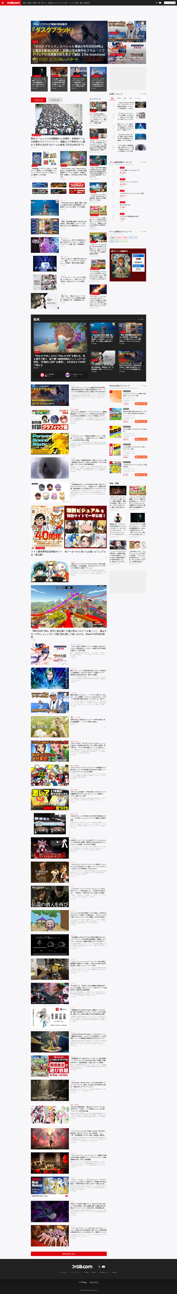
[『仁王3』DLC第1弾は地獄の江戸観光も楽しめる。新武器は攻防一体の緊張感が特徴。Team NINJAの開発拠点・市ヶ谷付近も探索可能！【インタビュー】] (98, 160)
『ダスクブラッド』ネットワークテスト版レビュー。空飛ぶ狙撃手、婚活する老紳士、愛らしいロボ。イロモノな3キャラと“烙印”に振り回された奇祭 (118, 502)
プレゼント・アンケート (117, 54)
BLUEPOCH (73, 724)
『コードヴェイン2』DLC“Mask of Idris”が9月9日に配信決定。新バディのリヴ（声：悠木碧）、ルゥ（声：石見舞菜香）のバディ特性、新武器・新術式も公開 (88, 1133)
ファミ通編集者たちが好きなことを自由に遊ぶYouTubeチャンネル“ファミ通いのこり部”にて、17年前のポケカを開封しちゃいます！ (88, 798)
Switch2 (29, 3)
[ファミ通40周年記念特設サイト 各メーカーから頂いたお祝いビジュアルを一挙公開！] (69, 527)
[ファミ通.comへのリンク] (13, 3)
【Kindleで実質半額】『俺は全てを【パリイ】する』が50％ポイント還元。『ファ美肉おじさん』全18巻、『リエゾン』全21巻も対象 (88, 1109)
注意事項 (94, 1272)
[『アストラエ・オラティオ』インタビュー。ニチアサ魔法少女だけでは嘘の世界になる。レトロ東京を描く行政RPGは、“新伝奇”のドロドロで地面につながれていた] (98, 71)
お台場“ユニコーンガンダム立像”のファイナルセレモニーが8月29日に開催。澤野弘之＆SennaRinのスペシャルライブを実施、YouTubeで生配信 (88, 842)
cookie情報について (104, 1272)
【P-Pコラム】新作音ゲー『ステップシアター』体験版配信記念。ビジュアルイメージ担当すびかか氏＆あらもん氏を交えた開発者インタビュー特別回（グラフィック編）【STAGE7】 (88, 414)
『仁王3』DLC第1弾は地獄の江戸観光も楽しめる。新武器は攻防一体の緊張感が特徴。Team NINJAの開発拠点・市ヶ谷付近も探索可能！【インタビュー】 (98, 172)
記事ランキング (116, 94)
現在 (112, 98)
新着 (24, 3)
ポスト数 (137, 98)
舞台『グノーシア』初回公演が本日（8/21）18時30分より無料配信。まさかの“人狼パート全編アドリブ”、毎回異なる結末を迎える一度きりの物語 (126, 127)
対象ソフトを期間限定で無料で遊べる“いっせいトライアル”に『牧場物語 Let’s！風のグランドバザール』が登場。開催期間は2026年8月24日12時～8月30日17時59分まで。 (88, 1066)
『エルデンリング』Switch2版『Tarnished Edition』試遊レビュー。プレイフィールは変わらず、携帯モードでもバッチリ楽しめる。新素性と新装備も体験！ (98, 249)
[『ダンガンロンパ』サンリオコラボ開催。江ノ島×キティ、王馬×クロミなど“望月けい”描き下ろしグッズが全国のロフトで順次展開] (45, 282)
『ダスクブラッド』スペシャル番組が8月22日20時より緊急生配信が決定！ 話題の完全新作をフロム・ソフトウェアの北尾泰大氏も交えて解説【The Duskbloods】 (68, 52)
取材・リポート (64, 238)
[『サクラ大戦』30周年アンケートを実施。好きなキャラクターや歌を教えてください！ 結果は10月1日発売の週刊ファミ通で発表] (127, 53)
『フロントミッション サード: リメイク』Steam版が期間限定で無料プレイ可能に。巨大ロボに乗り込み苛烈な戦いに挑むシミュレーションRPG (88, 963)
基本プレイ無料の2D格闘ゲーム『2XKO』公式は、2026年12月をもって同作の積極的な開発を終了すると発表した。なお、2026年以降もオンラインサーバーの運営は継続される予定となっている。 (88, 993)
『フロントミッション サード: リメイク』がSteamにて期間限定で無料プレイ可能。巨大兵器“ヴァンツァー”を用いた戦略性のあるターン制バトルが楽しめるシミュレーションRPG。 (88, 969)
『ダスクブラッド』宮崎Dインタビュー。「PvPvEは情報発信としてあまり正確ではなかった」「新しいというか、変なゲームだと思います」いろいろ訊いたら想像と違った (39, 82)
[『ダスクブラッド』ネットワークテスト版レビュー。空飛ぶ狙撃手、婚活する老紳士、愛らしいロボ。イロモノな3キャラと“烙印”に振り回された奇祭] (118, 490)
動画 (77, 3)
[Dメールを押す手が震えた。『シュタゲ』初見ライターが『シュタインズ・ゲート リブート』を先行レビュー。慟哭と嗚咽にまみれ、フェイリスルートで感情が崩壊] (98, 106)
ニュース (71, 3)
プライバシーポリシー (75, 1272)
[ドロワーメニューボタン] (3, 3)
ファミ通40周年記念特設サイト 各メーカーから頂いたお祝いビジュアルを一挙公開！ (68, 553)
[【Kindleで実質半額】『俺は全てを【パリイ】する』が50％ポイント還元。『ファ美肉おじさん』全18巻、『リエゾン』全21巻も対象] (50, 1114)
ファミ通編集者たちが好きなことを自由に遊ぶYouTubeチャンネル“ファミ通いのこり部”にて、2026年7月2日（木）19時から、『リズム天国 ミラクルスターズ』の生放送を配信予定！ (88, 751)
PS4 (136, 237)
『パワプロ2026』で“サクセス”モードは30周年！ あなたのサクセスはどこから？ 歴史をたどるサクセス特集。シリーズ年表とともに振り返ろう (98, 275)
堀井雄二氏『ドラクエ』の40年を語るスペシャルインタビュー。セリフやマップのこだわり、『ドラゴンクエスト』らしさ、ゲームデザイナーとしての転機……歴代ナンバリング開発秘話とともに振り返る (118, 529)
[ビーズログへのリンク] (95, 1282)
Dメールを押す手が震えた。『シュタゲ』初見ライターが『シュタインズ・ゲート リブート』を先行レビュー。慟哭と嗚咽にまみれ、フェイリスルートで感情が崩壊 (98, 118)
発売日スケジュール (54, 3)
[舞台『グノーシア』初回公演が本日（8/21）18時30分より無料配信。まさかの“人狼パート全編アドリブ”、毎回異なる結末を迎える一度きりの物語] (140, 126)
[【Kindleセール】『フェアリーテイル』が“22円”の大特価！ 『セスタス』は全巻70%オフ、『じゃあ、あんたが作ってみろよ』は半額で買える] (137, 545)
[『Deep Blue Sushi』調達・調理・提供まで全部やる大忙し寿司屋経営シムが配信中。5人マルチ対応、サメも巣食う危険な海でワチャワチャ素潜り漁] (45, 208)
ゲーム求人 (64, 3)
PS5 (39, 3)
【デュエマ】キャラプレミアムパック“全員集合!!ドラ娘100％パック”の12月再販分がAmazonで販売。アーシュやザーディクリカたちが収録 (88, 769)
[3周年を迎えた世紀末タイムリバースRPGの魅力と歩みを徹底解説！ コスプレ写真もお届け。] (50, 726)
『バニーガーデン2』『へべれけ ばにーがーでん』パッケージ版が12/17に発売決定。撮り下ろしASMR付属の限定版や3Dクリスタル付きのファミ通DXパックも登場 (88, 1230)
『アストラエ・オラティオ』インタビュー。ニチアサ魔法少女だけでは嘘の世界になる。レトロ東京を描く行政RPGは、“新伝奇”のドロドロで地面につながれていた (98, 82)
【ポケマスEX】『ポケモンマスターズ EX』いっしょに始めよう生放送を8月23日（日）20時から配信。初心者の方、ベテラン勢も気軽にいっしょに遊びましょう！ (88, 745)
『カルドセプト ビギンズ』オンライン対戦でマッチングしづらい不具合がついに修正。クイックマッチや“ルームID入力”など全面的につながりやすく (88, 866)
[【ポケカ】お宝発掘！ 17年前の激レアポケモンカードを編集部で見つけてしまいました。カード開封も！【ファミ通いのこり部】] (50, 799)
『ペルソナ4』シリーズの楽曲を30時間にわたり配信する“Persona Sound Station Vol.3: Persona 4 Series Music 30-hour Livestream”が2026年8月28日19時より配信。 (88, 443)
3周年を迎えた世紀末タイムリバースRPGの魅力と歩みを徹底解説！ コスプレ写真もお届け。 (87, 721)
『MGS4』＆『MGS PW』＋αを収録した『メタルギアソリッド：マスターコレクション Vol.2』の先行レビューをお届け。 (88, 895)
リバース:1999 (76, 717)
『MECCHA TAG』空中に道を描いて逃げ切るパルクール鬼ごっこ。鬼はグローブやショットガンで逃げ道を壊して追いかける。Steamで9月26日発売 (69, 634)
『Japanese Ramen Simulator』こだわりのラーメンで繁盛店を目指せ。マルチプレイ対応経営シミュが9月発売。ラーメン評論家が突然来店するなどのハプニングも (126, 105)
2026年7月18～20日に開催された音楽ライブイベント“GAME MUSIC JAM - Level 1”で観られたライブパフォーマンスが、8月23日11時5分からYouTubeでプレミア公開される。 (88, 1187)
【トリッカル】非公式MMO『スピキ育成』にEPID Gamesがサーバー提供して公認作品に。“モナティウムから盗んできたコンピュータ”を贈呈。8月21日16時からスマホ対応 (88, 915)
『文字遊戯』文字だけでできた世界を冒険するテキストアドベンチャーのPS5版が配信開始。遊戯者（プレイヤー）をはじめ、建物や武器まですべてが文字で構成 (88, 939)
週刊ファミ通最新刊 (119, 251)
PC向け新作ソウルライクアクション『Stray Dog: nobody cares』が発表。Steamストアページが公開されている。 (87, 1089)
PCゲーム (44, 3)
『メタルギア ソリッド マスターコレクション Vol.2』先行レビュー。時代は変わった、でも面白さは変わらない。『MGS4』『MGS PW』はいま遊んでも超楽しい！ (88, 891)
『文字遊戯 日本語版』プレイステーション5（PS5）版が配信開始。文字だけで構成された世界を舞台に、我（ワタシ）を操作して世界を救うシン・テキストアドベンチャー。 (88, 945)
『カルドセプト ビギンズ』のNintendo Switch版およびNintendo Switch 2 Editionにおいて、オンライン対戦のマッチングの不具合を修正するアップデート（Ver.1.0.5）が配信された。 (88, 872)
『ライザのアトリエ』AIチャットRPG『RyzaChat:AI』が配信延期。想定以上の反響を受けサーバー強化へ (98, 197)
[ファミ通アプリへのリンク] (83, 1282)
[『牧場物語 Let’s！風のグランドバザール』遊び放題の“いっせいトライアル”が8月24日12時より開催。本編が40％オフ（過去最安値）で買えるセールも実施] (50, 1066)
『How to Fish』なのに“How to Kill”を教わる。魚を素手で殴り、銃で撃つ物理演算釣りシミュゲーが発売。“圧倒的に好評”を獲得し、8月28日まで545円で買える (73, 173)
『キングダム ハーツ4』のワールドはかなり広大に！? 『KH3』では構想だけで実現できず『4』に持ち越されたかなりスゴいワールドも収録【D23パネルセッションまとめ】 (98, 301)
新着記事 (55, 100)
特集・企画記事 (84, 3)
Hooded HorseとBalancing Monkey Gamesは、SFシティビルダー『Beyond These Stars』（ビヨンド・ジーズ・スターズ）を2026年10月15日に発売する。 (88, 1211)
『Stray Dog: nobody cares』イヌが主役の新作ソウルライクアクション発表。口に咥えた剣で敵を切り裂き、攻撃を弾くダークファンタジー (88, 1085)
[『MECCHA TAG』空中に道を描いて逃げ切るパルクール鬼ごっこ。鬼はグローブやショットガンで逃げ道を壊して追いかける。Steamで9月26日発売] (69, 606)
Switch (35, 3)
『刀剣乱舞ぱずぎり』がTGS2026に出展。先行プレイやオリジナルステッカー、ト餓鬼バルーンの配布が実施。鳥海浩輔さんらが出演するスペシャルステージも (88, 486)
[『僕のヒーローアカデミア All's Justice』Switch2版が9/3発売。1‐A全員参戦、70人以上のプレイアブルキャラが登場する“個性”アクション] (50, 571)
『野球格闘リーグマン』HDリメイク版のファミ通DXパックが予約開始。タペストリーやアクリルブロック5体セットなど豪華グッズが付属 (44, 172)
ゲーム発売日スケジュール (121, 231)
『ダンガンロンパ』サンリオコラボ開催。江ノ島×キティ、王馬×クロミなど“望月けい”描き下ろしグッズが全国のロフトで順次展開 (73, 279)
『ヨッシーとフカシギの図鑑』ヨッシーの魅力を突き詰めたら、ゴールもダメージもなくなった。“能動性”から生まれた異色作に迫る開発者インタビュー (98, 222)
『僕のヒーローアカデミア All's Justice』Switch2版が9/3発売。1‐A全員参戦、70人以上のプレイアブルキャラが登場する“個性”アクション (88, 566)
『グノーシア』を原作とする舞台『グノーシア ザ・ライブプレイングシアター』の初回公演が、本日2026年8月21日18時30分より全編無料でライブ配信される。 (88, 678)
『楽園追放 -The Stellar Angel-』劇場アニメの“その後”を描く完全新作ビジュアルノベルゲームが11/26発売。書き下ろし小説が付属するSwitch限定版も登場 (88, 1012)
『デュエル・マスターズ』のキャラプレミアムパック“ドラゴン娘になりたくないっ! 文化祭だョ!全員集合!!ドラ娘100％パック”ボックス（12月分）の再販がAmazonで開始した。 (88, 775)
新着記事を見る (68, 1253)
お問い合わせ (64, 1272)
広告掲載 (114, 1272)
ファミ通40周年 (40, 548)
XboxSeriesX (123, 241)
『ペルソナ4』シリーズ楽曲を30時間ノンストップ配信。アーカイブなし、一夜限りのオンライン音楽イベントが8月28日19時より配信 (88, 438)
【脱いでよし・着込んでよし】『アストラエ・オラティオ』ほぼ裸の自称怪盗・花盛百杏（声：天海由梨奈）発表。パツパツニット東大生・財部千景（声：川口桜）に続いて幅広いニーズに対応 (72, 298)
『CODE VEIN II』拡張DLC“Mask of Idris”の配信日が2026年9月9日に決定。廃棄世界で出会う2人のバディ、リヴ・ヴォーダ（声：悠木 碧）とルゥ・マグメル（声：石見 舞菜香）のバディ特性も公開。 (88, 1139)
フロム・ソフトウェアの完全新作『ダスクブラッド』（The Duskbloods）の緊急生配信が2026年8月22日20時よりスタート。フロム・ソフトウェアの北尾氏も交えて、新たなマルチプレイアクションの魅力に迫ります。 (88, 395)
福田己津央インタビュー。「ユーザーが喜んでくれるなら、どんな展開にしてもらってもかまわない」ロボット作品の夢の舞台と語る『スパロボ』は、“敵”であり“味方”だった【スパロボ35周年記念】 (127, 37)
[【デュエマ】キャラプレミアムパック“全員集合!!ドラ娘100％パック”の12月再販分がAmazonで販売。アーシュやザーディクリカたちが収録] (50, 775)
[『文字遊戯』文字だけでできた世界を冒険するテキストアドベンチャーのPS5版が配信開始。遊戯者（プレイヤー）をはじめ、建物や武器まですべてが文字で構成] (50, 945)
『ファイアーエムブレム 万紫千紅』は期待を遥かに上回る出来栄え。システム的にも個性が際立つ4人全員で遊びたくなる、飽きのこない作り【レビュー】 (118, 556)
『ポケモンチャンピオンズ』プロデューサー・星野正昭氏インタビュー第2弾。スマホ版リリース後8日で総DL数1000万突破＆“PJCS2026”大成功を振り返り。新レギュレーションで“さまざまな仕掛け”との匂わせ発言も (78, 82)
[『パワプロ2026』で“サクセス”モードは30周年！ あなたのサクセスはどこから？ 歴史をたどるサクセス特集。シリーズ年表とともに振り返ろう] (98, 264)
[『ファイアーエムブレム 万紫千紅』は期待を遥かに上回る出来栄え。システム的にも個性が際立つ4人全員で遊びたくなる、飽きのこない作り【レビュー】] (118, 545)
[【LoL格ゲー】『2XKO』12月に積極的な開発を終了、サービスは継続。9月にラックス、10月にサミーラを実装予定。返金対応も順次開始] (50, 993)
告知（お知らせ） (75, 741)
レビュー (55, 76)
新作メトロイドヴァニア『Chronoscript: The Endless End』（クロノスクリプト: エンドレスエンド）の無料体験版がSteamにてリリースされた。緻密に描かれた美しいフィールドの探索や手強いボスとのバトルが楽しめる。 (88, 1163)
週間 (125, 98)
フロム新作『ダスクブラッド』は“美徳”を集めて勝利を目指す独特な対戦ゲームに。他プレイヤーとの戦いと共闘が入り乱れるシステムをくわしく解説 (58, 82)
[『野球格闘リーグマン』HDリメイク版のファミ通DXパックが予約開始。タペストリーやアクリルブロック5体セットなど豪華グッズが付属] (44, 158)
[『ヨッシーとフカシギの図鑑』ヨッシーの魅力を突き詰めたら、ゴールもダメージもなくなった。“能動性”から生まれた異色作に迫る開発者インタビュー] (98, 210)
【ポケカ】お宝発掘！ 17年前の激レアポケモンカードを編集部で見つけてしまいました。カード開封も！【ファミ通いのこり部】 (88, 794)
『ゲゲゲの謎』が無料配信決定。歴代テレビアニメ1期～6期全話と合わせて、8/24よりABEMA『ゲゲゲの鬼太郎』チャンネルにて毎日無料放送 (126, 148)
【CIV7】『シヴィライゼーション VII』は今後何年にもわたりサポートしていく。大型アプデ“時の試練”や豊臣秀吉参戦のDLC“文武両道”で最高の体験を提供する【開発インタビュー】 (98, 145)
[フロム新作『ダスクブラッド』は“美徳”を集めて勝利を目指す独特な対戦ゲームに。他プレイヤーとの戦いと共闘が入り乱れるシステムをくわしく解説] (59, 71)
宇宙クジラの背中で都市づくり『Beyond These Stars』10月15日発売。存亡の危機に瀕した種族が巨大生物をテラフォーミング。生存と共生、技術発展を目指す (88, 1206)
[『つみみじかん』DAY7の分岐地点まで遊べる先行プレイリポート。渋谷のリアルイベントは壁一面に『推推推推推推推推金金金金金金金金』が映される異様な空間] (45, 245)
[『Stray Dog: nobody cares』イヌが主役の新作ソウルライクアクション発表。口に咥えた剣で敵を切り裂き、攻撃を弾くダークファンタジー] (50, 1090)
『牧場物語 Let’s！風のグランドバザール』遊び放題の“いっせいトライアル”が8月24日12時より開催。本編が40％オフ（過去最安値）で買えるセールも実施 (88, 1060)
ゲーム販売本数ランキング (121, 162)
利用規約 (86, 1272)
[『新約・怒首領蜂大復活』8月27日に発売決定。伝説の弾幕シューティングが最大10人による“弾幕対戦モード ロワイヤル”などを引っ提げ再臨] (45, 226)
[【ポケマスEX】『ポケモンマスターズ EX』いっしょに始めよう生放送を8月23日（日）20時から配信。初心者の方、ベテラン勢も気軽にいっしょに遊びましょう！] (50, 751)
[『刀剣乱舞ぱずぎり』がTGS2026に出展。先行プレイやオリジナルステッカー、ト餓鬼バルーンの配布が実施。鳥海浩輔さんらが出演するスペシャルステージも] (50, 492)
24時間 (119, 98)
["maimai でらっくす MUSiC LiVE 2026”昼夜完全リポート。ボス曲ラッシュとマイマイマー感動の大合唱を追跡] (50, 823)
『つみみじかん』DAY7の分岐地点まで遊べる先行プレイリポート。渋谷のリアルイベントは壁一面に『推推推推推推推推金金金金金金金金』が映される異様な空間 (73, 242)
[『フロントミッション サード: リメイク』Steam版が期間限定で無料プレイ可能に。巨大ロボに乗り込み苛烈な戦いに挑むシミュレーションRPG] (50, 969)
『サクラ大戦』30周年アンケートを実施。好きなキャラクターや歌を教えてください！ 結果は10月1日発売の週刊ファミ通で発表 (126, 58)
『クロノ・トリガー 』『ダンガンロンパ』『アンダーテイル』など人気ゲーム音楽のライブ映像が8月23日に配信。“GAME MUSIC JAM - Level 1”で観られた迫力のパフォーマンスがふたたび (88, 1182)
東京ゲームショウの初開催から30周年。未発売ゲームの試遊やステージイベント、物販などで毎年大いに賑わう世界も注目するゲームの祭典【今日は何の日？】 (58, 141)
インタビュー (114, 33)
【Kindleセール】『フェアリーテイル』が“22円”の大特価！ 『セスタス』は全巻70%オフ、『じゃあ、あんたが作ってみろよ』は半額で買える (137, 556)
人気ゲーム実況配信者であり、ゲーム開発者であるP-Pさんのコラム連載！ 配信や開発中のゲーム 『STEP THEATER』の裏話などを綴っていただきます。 (88, 419)
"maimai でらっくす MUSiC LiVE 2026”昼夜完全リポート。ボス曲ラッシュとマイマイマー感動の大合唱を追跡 (88, 818)
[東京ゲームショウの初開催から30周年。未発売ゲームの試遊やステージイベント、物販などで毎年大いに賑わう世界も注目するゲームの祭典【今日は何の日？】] (59, 119)
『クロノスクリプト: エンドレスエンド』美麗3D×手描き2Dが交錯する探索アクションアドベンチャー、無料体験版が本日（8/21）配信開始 (88, 1157)
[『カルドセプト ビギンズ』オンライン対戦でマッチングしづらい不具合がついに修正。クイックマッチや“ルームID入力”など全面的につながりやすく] (50, 872)
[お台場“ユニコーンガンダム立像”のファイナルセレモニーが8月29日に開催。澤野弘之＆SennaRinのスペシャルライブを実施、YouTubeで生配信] (50, 848)
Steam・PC (113, 241)
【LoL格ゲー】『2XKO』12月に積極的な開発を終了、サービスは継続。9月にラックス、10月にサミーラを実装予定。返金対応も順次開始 (88, 988)
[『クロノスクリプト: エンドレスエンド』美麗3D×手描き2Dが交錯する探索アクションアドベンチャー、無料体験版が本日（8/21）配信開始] (50, 1163)
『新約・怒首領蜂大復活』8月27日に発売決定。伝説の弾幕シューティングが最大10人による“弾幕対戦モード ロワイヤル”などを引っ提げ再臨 (73, 223)
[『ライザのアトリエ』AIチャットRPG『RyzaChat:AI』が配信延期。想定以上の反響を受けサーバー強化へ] (98, 187)
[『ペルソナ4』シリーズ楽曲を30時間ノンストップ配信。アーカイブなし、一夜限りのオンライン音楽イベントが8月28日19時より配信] (50, 443)
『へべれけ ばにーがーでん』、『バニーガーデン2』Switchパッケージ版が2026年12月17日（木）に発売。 (88, 1235)
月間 (130, 98)
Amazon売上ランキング (120, 386)
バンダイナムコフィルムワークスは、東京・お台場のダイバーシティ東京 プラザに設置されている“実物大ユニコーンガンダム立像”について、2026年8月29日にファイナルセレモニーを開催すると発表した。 (88, 848)
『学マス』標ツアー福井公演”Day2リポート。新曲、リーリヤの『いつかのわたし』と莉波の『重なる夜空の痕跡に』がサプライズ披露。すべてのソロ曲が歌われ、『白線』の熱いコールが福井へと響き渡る (73, 261)
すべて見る (143, 94)
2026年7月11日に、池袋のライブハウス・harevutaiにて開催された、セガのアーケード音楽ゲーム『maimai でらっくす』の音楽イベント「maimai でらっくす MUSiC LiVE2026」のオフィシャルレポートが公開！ (88, 824)
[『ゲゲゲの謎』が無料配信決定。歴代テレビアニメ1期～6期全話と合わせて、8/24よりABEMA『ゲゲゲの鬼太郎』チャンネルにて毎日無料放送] (140, 147)
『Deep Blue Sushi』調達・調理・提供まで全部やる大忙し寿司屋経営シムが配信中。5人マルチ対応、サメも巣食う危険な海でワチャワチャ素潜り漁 (73, 205)
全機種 (112, 237)
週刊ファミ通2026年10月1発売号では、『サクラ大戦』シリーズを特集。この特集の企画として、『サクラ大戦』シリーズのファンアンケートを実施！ (88, 654)
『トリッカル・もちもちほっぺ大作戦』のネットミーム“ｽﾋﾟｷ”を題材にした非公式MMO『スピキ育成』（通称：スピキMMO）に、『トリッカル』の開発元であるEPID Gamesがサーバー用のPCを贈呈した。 (88, 920)
